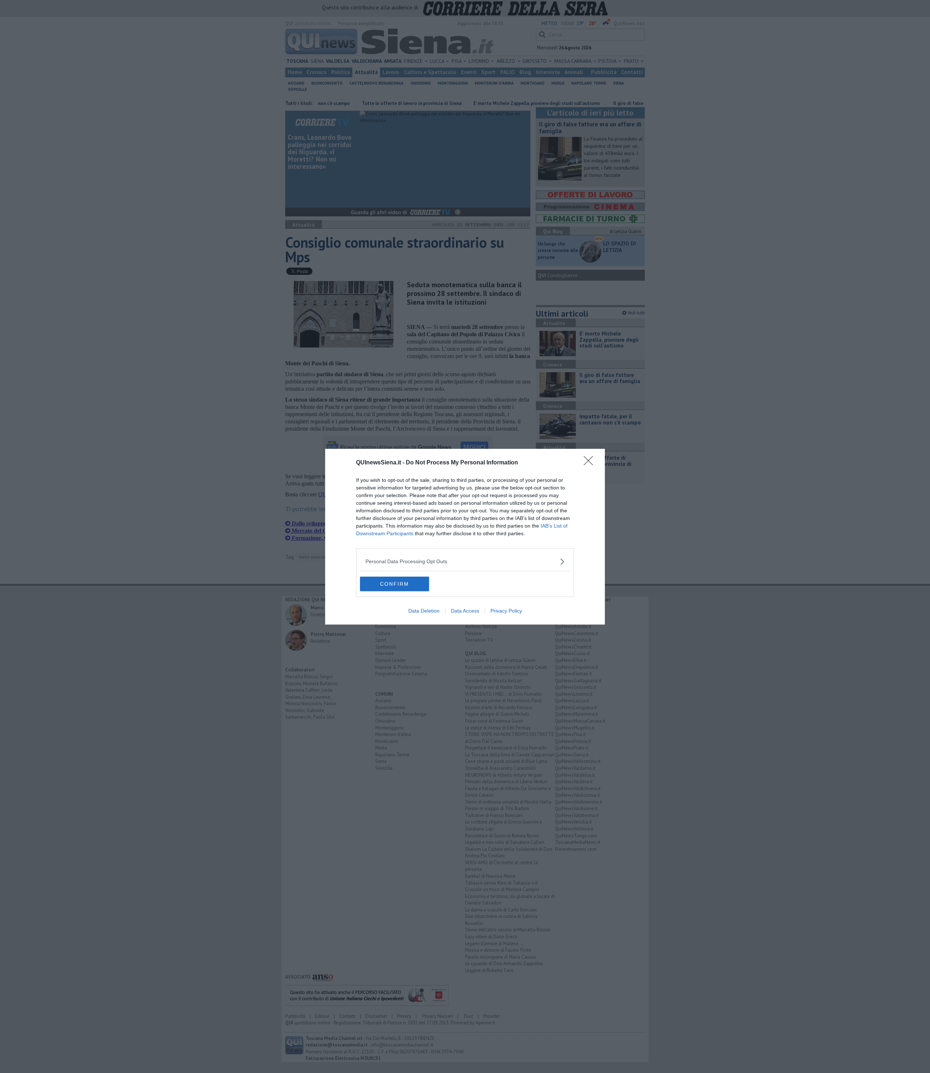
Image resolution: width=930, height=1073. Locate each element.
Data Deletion (424, 611)
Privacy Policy (506, 611)
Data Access (465, 611)
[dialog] (465, 537)
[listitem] (465, 561)
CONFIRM (394, 584)
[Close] (591, 463)
